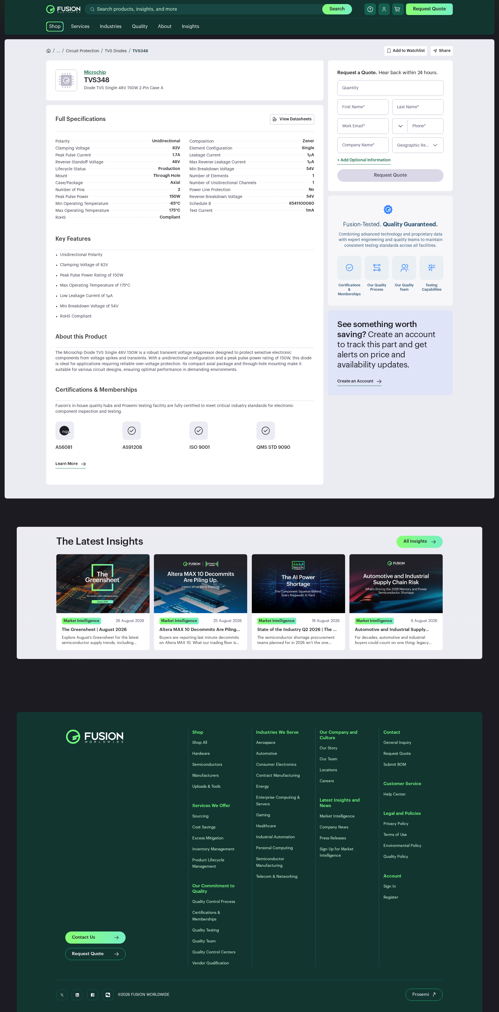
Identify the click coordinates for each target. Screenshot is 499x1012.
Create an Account (355, 381)
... (58, 51)
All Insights (415, 541)
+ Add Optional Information (364, 160)
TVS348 (140, 51)
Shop (55, 26)
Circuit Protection (82, 51)
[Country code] (399, 126)
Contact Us (83, 937)
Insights (190, 26)
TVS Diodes (116, 51)
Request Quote (429, 9)
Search (337, 9)
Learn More (66, 464)
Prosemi (420, 994)
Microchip (95, 72)
